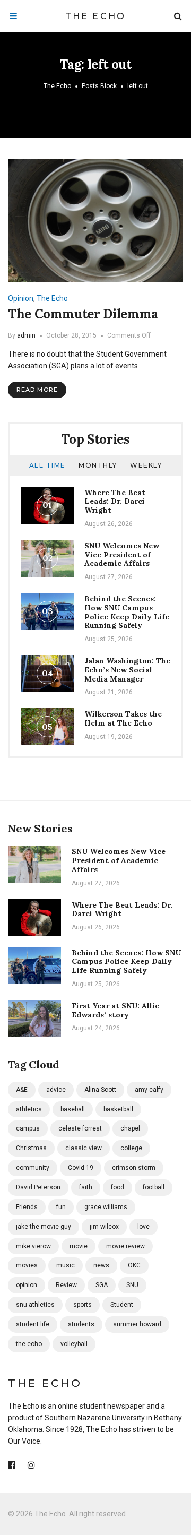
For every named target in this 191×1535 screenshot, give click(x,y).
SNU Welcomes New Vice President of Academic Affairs (121, 554)
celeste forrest (80, 1128)
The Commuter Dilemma (83, 314)
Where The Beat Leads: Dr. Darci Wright (114, 501)
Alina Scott (100, 1089)
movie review (125, 1246)
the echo (29, 1344)
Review (66, 1285)
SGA (102, 1285)
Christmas (31, 1148)
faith (85, 1187)
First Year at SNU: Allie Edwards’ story (115, 1010)
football (153, 1187)
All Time (47, 465)
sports (82, 1304)
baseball (72, 1109)
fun (61, 1207)
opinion (26, 1285)
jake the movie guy (43, 1226)
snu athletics (35, 1304)
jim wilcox (104, 1226)
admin (26, 335)
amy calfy (149, 1089)
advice (56, 1089)
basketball (118, 1109)
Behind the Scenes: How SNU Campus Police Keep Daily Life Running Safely (126, 612)
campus (28, 1128)
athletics (29, 1109)
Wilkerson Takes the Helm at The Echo (123, 718)
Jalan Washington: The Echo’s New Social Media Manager (127, 670)
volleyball (74, 1344)
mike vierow (33, 1246)
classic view (83, 1148)
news (101, 1265)
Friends (27, 1207)
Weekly (146, 465)
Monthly (98, 465)
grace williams (105, 1207)
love (143, 1226)
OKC (134, 1265)
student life (32, 1324)
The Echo (95, 16)
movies (27, 1265)
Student (121, 1304)
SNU (132, 1285)
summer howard (137, 1324)
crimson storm (133, 1167)
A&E (22, 1089)
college (131, 1148)
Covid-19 (80, 1167)
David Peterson (38, 1187)
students (81, 1324)
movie (79, 1246)
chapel (130, 1128)
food (117, 1187)
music (65, 1265)
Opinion (20, 298)
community (32, 1167)
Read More (37, 389)
